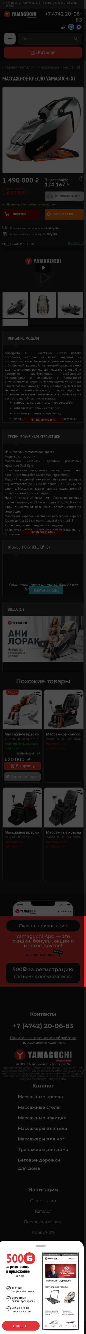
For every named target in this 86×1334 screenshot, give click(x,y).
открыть (20, 1325)
